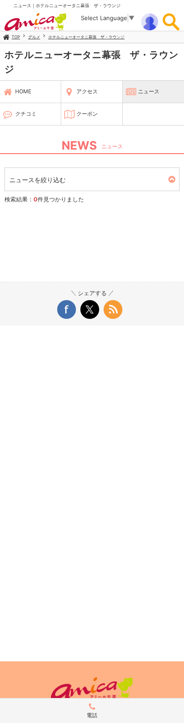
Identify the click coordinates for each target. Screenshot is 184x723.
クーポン (87, 113)
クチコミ (26, 113)
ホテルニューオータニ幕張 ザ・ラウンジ (86, 36)
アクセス (87, 91)
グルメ (34, 36)
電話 (92, 715)
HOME (23, 91)
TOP (16, 36)
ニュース (148, 91)
